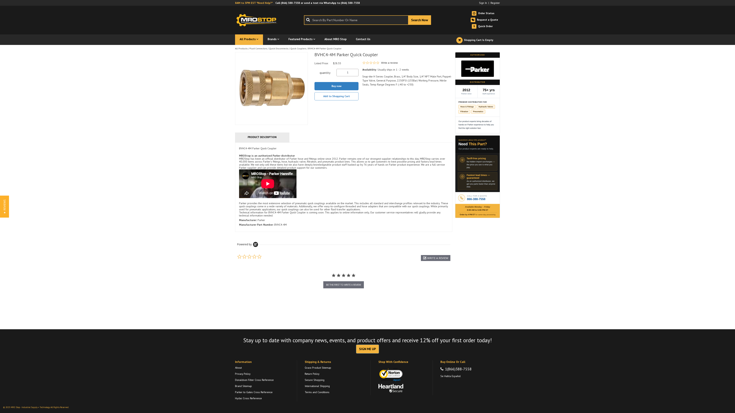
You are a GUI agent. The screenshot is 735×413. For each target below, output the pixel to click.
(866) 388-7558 (290, 2)
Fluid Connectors (258, 48)
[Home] (258, 20)
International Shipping (317, 386)
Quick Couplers (298, 48)
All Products (241, 48)
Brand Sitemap (243, 386)
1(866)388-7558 (458, 369)
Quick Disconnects (278, 48)
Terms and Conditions (317, 392)
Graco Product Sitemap (318, 367)
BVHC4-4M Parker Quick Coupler (324, 48)
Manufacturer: (248, 220)
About (238, 367)
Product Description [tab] (262, 137)
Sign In (483, 2)
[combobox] (367, 20)
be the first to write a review (343, 284)
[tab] (343, 187)
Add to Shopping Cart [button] (336, 96)
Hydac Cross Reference (248, 398)
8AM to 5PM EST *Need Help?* (254, 2)
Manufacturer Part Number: (256, 224)
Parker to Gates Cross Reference (254, 392)
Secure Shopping (314, 380)
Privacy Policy (243, 374)
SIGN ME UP (367, 349)
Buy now (336, 86)
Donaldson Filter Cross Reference (254, 380)
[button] (435, 258)
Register (495, 2)
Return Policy (312, 374)
